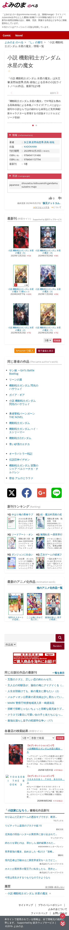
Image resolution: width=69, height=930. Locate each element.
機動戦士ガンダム (19, 423)
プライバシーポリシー (50, 905)
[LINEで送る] (56, 495)
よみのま (18, 926)
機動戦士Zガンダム (20, 438)
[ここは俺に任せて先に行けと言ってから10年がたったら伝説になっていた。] (21, 613)
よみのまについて (57, 909)
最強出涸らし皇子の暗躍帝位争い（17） (31, 720)
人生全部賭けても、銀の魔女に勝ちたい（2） (34, 691)
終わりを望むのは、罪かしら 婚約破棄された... (30, 842)
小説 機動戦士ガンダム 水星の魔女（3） (48, 290)
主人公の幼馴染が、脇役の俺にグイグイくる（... (36, 685)
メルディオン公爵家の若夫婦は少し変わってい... (36, 697)
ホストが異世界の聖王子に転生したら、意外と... (31, 868)
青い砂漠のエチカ (19, 444)
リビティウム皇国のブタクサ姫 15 (23, 825)
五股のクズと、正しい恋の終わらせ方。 (31, 679)
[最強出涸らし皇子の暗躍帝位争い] (40, 613)
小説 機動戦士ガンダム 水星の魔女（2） (21, 328)
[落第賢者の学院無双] (58, 613)
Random (57, 646)
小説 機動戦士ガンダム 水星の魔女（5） (21, 251)
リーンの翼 (15, 379)
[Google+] (42, 495)
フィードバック (39, 913)
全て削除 (49, 886)
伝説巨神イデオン (19, 459)
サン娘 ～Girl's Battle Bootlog (21, 372)
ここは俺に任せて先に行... (21, 618)
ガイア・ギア (17, 394)
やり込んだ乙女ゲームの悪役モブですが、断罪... (31, 817)
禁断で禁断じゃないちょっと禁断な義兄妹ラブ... (36, 708)
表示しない (59, 886)
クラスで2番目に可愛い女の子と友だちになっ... (35, 714)
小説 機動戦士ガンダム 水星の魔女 (28, 893)
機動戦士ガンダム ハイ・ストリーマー (23, 430)
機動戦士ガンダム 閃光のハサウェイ (23, 387)
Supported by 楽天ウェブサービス (47, 219)
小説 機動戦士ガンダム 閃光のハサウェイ (22, 402)
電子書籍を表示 (45, 350)
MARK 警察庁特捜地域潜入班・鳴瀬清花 (31, 703)
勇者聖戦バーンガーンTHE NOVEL (22, 415)
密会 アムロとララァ (21, 478)
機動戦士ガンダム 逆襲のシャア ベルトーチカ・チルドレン (23, 469)
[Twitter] (12, 495)
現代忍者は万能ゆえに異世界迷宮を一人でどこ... (31, 860)
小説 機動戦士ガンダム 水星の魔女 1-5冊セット (21, 290)
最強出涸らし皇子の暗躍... (40, 618)
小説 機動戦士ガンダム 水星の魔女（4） (48, 251)
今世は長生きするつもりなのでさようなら (27, 877)
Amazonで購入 (24, 350)
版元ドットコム (51, 203)
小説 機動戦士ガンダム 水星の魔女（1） (48, 328)
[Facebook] (26, 495)
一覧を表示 (58, 672)
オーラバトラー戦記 (20, 453)
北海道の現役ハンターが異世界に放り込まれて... (31, 834)
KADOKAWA (30, 146)
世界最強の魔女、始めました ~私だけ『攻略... (29, 851)
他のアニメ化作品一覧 (50, 587)
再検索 (57, 340)
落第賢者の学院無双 (58, 618)
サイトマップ (26, 905)
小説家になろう (17, 810)
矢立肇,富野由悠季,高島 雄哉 (39, 142)
